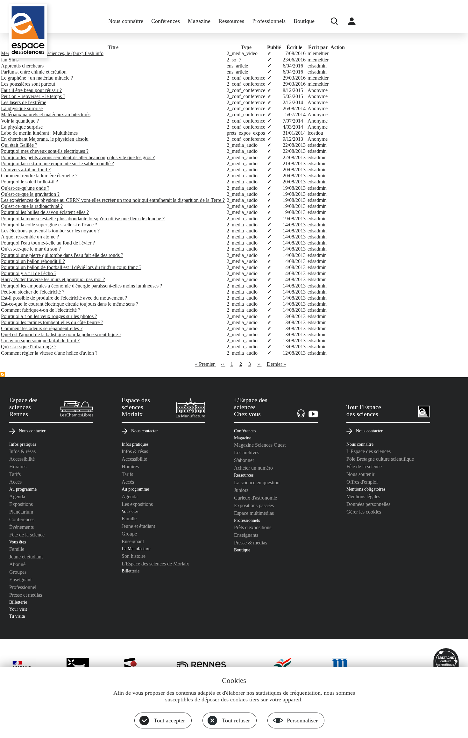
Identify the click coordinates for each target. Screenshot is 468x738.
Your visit (18, 609)
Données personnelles (368, 504)
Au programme (23, 489)
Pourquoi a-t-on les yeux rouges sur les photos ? (49, 316)
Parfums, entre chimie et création (34, 72)
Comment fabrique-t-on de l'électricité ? (40, 310)
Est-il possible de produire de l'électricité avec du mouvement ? (64, 298)
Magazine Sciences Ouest (260, 445)
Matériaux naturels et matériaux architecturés (45, 114)
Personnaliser (302, 720)
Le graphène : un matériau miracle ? (37, 78)
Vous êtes (17, 541)
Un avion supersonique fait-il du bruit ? (40, 340)
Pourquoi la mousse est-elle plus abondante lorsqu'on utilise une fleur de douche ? (83, 218)
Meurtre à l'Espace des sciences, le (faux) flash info (52, 53)
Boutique (304, 21)
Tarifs (15, 474)
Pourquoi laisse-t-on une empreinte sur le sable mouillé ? (57, 163)
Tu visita (17, 616)
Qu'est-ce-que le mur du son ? (31, 249)
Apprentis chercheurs (22, 65)
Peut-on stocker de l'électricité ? (32, 291)
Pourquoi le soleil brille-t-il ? (29, 181)
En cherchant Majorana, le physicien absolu (45, 139)
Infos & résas (22, 451)
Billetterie (18, 602)
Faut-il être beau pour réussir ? (31, 90)
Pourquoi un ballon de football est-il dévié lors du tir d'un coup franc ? (71, 267)
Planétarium (21, 511)
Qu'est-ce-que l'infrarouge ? (28, 346)
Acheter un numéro (253, 468)
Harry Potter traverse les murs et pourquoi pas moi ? (53, 279)
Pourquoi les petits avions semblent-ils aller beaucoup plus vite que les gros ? (78, 157)
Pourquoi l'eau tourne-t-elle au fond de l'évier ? (48, 242)
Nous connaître (125, 21)
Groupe (129, 533)
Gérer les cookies (363, 511)
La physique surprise (22, 108)
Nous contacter (32, 430)
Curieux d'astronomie (255, 497)
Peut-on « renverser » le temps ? (33, 96)
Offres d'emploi (362, 482)
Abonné (17, 564)
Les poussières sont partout (28, 84)
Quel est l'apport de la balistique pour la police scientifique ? (61, 334)
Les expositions (137, 504)
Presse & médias (250, 542)
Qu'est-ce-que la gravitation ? (30, 194)
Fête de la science (27, 534)
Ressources (231, 21)
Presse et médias (25, 595)
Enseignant (20, 579)
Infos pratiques (22, 444)
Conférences (165, 21)
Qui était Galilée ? (19, 145)
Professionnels (269, 21)
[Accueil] (28, 31)
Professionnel (22, 587)
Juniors (241, 490)
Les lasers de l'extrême (23, 102)
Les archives (246, 452)
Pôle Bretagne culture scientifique (380, 459)
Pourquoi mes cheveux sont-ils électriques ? (45, 151)
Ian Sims (9, 59)
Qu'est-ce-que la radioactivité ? (32, 206)
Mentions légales (363, 496)
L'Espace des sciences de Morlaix (155, 563)
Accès (15, 482)
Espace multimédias (254, 513)
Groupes (17, 572)
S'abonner (244, 460)
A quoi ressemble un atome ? (30, 236)
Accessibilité (22, 459)
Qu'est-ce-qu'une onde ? (25, 188)
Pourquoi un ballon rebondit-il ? (33, 261)
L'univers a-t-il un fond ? (26, 169)
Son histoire (133, 556)
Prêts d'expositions (252, 527)
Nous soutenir (360, 474)
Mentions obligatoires (365, 489)
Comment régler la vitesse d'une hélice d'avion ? (49, 353)
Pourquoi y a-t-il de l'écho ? (28, 273)
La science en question (257, 482)
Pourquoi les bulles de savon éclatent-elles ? (45, 212)
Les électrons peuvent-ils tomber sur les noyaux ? (50, 230)
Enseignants (246, 535)
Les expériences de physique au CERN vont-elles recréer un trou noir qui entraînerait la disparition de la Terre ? (113, 200)
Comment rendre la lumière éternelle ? (39, 175)
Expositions (21, 504)
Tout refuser (236, 720)
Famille (16, 549)
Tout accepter (169, 720)
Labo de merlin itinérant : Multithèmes (39, 133)
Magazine (199, 21)
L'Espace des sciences (368, 451)
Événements (21, 527)
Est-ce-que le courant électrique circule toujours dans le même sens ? (69, 304)
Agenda (17, 496)
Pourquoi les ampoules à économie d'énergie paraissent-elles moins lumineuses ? (81, 285)
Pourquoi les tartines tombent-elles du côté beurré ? (52, 322)
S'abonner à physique (2, 374)
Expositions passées (254, 505)
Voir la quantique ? (20, 121)
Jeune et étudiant (26, 556)
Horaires (17, 466)
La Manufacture (136, 548)
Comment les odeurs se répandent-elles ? (41, 328)
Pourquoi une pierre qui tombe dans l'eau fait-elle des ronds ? (62, 255)
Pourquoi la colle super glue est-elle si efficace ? (49, 224)
